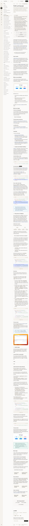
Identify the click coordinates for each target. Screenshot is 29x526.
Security (18, 512)
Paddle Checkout (15, 58)
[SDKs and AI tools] (1, 18)
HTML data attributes (16, 492)
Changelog (20, 512)
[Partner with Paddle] (1, 22)
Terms (17, 524)
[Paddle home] (20, 510)
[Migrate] (1, 10)
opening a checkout (18, 221)
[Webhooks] (1, 14)
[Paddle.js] (1, 16)
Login (26, 1)
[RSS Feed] (13, 515)
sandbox (21, 171)
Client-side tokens (16, 186)
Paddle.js (18, 45)
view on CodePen (21, 104)
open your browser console (23, 323)
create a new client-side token (19, 208)
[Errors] (1, 19)
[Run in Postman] (15, 515)
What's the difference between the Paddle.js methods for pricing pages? (21, 36)
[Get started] (1, 4)
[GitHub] (16, 515)
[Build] (1, 8)
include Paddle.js (21, 158)
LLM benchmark (25, 512)
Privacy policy (14, 524)
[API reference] (1, 12)
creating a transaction (24, 221)
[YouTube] (20, 515)
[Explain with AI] (26, 161)
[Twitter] (19, 515)
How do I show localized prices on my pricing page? (21, 32)
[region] (20, 164)
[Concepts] (1, 6)
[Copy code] (27, 161)
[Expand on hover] (1, 524)
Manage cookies (19, 524)
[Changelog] (1, 24)
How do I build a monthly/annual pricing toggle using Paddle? (21, 34)
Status (15, 512)
